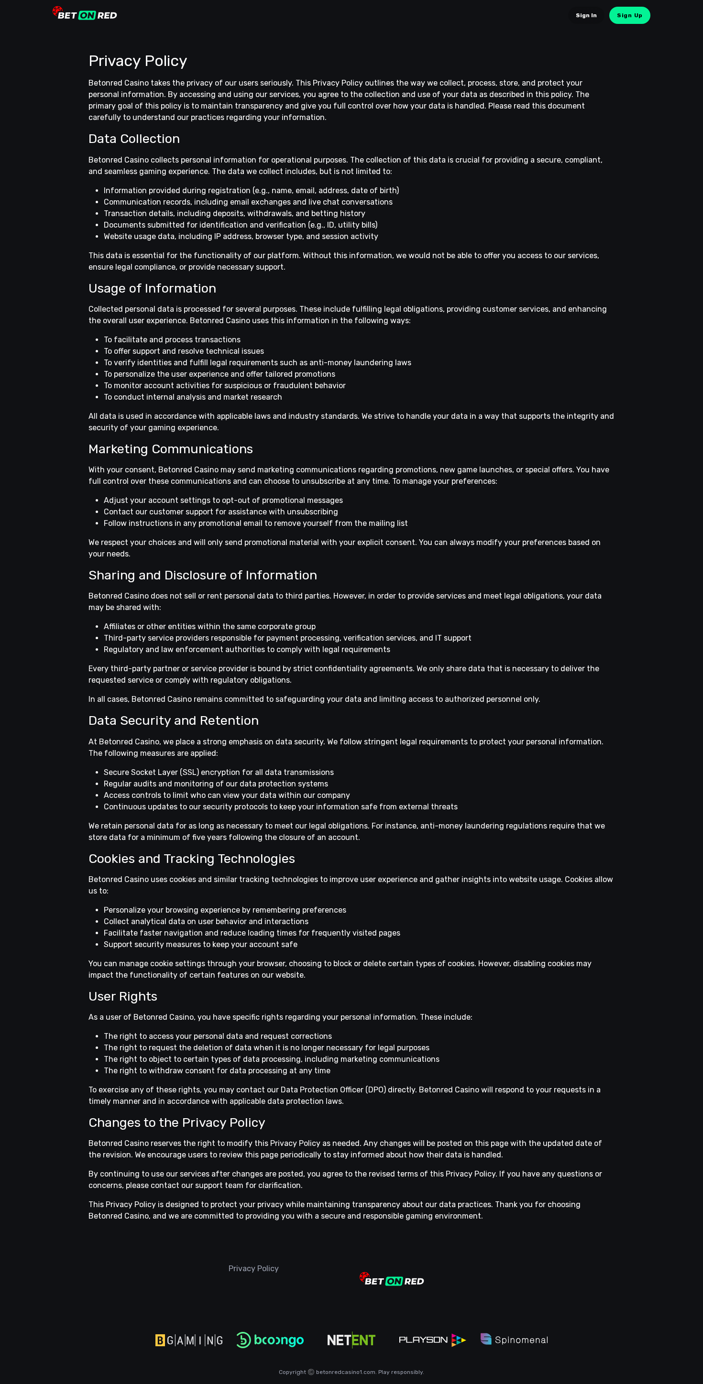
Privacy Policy (254, 1268)
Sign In (586, 15)
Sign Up (630, 15)
